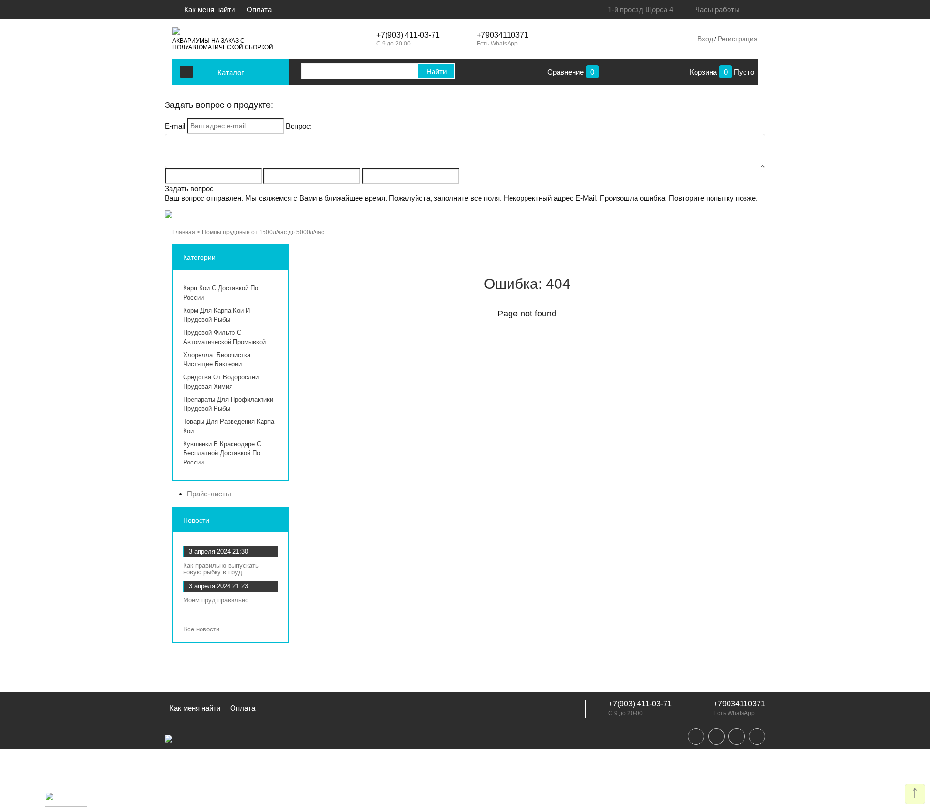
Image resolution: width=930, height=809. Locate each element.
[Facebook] (716, 736)
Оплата (259, 9)
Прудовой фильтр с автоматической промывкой (224, 337)
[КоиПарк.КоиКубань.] (176, 31)
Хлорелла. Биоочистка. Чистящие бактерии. (217, 359)
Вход (705, 39)
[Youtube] (757, 736)
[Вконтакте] (696, 736)
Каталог (230, 72)
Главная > (186, 232)
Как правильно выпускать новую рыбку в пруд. (221, 569)
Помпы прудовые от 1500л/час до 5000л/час (263, 232)
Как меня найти (210, 9)
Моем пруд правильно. (216, 600)
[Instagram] (736, 736)
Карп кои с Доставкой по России (220, 293)
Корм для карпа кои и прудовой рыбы (216, 315)
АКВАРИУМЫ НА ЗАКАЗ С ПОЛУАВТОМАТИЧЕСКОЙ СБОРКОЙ (222, 44)
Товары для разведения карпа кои (228, 426)
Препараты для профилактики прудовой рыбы (228, 404)
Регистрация (737, 39)
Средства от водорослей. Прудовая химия (222, 382)
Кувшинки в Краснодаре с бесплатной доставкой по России (222, 453)
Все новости (202, 629)
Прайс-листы (209, 494)
